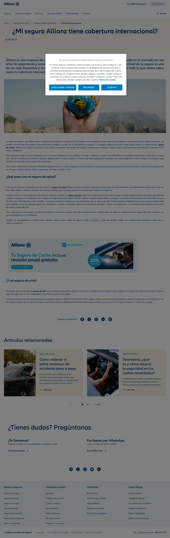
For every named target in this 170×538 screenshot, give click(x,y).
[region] (85, 74)
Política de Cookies (107, 80)
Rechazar (88, 87)
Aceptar (111, 87)
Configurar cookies (62, 87)
